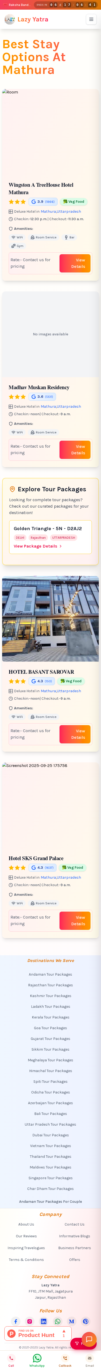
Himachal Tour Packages (50, 1071)
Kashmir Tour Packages (50, 996)
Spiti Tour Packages (50, 1081)
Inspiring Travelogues (26, 1248)
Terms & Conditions (26, 1259)
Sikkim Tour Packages (50, 1049)
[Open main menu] (91, 19)
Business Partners (74, 1248)
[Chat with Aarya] (89, 1339)
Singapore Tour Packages (51, 1178)
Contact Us (75, 1224)
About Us (26, 1224)
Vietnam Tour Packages (50, 1146)
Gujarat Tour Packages (50, 1038)
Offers (74, 1259)
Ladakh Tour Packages (50, 1006)
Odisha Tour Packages (50, 1092)
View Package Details (35, 546)
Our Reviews (26, 1236)
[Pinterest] (85, 1321)
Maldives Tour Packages (50, 1167)
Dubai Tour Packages (50, 1135)
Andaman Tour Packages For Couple (50, 1201)
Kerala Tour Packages (50, 1017)
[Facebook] (15, 1321)
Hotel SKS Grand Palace (36, 858)
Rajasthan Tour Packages (50, 985)
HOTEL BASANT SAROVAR (41, 672)
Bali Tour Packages (50, 1113)
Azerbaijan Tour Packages (50, 1103)
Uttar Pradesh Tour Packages (50, 1124)
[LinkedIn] (43, 1321)
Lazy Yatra (33, 19)
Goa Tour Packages (50, 1028)
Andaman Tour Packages (50, 974)
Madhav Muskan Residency (39, 387)
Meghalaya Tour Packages (50, 1060)
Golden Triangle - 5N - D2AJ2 (48, 528)
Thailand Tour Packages (50, 1156)
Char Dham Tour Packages (50, 1188)
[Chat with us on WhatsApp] (57, 1321)
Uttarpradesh (69, 211)
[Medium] (71, 1321)
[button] (95, 132)
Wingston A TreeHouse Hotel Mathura (41, 188)
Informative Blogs (74, 1236)
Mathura (48, 211)
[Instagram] (29, 1321)
